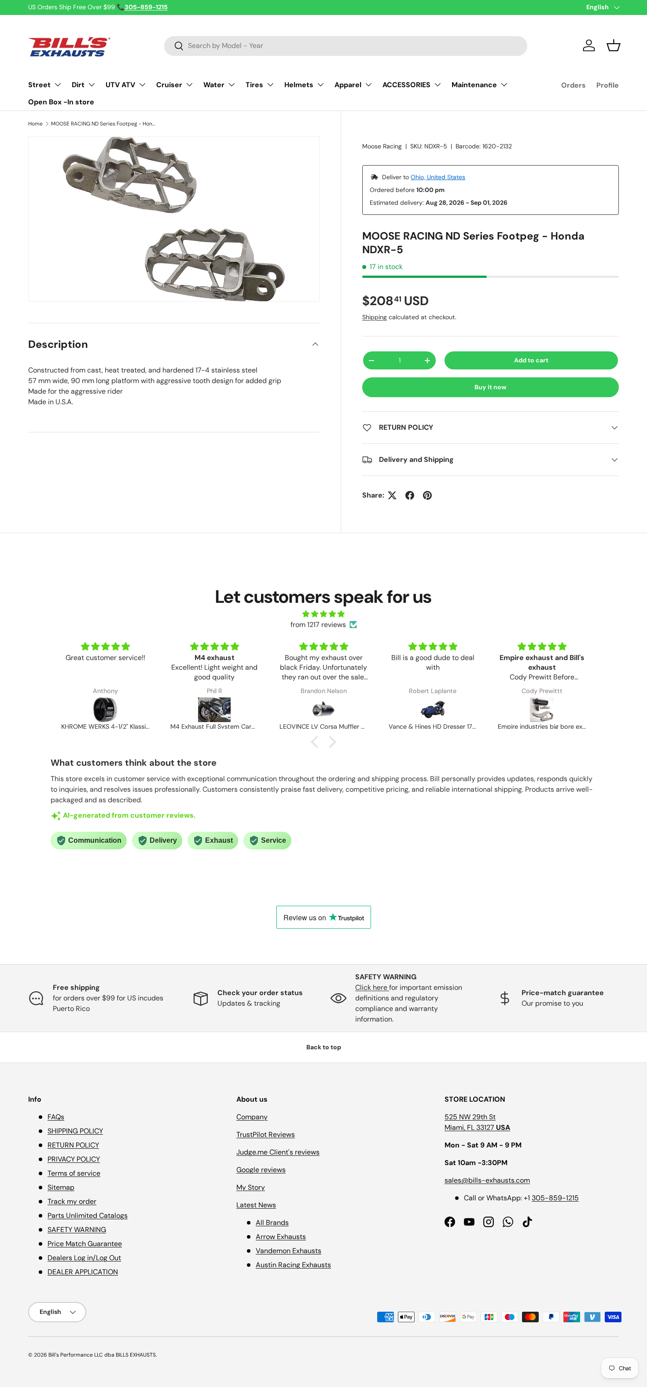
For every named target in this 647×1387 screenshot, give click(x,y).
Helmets (298, 84)
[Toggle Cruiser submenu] (189, 84)
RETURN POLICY (73, 1145)
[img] (323, 614)
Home (35, 123)
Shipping (374, 317)
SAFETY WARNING (77, 1229)
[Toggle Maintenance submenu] (504, 84)
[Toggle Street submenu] (57, 84)
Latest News (256, 1205)
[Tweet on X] (392, 495)
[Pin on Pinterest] (427, 495)
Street (39, 84)
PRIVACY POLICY (74, 1159)
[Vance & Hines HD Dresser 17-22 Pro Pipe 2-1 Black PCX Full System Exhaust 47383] (349, 709)
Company (252, 1116)
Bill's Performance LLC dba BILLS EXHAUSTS (102, 1354)
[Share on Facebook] (410, 495)
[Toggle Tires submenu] (270, 84)
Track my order (72, 1201)
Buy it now (490, 387)
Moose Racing (382, 146)
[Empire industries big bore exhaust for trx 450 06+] (458, 709)
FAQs (56, 1116)
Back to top (323, 1047)
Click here (372, 987)
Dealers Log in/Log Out (84, 1257)
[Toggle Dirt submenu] (91, 84)
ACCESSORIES (406, 84)
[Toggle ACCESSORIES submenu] (437, 84)
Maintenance (474, 84)
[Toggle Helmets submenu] (320, 84)
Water (213, 84)
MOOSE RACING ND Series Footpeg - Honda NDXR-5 (104, 123)
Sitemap (61, 1187)
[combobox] (345, 45)
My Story (250, 1187)
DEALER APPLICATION (83, 1271)
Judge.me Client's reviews (278, 1152)
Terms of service (74, 1173)
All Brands (272, 1222)
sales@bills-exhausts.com (487, 1180)
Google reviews (261, 1169)
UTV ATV (120, 84)
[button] (613, 45)
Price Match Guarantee (85, 1243)
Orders (573, 85)
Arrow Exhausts (281, 1236)
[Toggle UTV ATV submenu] (142, 84)
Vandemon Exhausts (288, 1250)
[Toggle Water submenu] (231, 84)
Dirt (78, 84)
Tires (254, 84)
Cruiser (169, 84)
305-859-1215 (555, 1198)
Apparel (348, 84)
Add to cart (531, 360)
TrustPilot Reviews (265, 1134)
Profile (607, 85)
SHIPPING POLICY (75, 1131)
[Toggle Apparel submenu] (368, 84)
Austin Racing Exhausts (293, 1264)
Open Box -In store (61, 102)
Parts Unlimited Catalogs (88, 1215)
